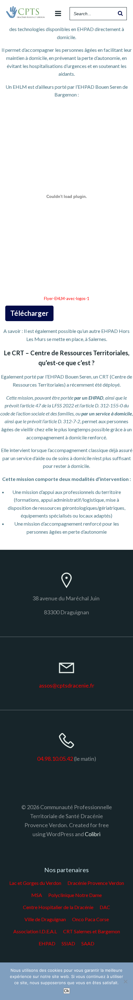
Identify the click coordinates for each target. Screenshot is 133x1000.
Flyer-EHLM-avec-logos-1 (66, 298)
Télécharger (29, 313)
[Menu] (58, 13)
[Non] (125, 981)
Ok (66, 991)
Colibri (93, 834)
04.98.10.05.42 (55, 758)
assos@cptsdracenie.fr (66, 685)
